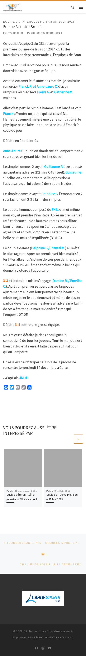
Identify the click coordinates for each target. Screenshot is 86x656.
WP (30, 637)
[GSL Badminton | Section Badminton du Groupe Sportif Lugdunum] (12, 7)
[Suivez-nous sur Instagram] (43, 648)
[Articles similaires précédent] (68, 439)
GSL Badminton (34, 631)
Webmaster (15, 32)
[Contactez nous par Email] (49, 648)
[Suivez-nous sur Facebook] (36, 648)
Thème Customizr (63, 637)
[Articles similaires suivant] (78, 439)
